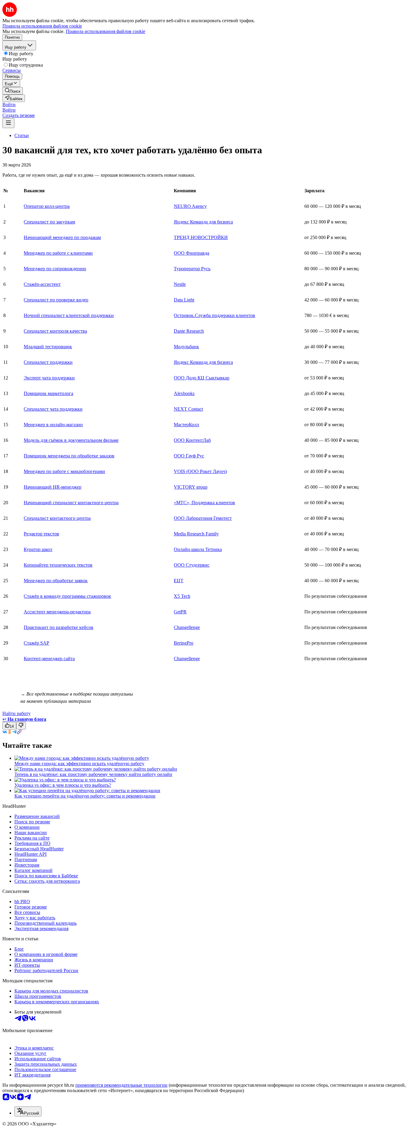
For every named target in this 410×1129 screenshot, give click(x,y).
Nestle (180, 284)
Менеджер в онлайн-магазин (53, 424)
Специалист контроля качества (55, 331)
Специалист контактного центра (57, 518)
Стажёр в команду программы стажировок (67, 596)
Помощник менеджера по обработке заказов (69, 455)
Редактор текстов (41, 533)
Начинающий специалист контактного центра (71, 502)
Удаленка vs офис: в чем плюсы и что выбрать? (62, 785)
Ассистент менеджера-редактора (57, 611)
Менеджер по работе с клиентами (58, 253)
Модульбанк (186, 346)
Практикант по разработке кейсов (58, 627)
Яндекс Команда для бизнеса (203, 221)
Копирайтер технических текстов (58, 564)
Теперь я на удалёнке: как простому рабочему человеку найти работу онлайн (93, 774)
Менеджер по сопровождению (55, 268)
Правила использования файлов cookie (105, 31)
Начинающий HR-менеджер (52, 487)
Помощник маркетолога (48, 393)
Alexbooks (184, 393)
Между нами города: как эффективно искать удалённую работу (79, 763)
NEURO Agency (190, 206)
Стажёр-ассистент (42, 284)
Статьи (21, 135)
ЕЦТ (178, 580)
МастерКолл (186, 424)
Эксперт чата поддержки (49, 377)
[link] (12, 90)
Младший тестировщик (48, 346)
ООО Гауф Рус (189, 455)
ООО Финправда (191, 253)
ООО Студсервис (192, 564)
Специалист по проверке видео (56, 299)
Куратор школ (38, 549)
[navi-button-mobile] (8, 123)
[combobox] (27, 1111)
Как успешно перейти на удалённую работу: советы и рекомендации (84, 795)
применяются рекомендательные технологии (121, 1085)
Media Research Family (196, 533)
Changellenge (187, 627)
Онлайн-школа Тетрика (198, 549)
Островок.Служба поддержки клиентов (214, 315)
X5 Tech (182, 596)
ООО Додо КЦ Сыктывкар (201, 377)
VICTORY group (190, 487)
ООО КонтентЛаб (192, 440)
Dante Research (189, 331)
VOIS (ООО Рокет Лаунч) (200, 471)
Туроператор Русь (192, 268)
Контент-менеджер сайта (49, 658)
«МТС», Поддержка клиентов (204, 502)
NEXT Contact (188, 409)
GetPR (180, 611)
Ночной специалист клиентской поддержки (69, 315)
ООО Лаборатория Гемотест (203, 518)
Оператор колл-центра (47, 206)
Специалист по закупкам (49, 221)
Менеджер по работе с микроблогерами (64, 471)
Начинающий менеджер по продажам (62, 237)
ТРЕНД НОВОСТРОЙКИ (201, 237)
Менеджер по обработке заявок (56, 580)
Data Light (184, 299)
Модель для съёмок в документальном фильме (71, 440)
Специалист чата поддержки (53, 409)
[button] (9, 104)
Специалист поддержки (48, 362)
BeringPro (183, 642)
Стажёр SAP (36, 642)
